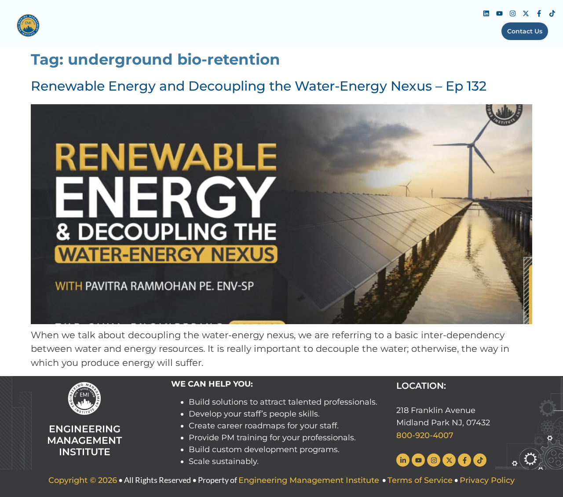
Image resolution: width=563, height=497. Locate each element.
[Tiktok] (552, 13)
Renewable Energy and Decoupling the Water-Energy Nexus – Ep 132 (258, 86)
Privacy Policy (487, 480)
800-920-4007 (424, 435)
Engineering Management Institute (308, 480)
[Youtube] (499, 13)
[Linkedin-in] (402, 460)
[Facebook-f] (538, 13)
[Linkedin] (486, 13)
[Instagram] (512, 13)
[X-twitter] (525, 13)
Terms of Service (420, 480)
